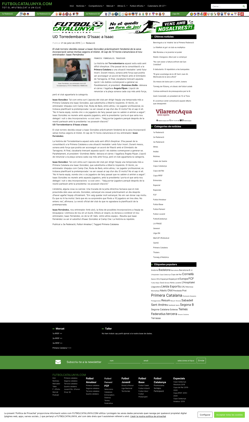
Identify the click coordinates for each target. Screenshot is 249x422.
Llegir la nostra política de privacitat (148, 416)
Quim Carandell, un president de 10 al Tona (171, 96)
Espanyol (164, 279)
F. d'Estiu (56, 389)
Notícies (80, 6)
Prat (184, 290)
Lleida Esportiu (171, 286)
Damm (153, 279)
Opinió (156, 243)
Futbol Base (158, 204)
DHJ (158, 279)
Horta (172, 282)
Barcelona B (184, 270)
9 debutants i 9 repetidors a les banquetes (171, 69)
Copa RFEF (157, 175)
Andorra (154, 270)
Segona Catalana (160, 309)
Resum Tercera (176, 301)
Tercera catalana (70, 384)
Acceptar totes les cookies (229, 414)
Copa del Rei (158, 171)
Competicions (95, 6)
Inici (72, 6)
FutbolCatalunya (160, 219)
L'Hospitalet (188, 282)
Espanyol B (174, 279)
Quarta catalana (70, 386)
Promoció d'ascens (189, 296)
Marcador (56, 384)
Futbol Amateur (84, 224)
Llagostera (156, 286)
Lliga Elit (156, 233)
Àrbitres (156, 156)
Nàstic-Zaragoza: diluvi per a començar (170, 57)
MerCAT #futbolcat (161, 238)
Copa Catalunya (160, 166)
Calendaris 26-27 (156, 6)
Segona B (187, 305)
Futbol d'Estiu (136, 6)
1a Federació (158, 132)
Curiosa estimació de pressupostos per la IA (171, 91)
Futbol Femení (159, 209)
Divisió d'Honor (128, 385)
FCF (155, 195)
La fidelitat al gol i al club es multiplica (169, 47)
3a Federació (69, 224)
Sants (177, 305)
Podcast (56, 395)
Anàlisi (155, 151)
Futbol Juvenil (159, 214)
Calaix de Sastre (160, 161)
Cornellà (188, 274)
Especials (157, 190)
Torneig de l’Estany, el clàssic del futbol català (172, 86)
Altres (155, 147)
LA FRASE (157, 223)
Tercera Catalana (183, 314)
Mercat (109, 6)
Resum (165, 300)
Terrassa (156, 318)
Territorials (126, 391)
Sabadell (187, 300)
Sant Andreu (159, 304)
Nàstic (163, 290)
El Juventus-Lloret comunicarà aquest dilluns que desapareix (172, 102)
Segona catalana (70, 381)
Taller (55, 386)
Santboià (171, 305)
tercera (171, 314)
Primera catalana (70, 378)
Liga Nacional (127, 388)
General (156, 228)
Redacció (90, 43)
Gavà (162, 283)
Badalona (165, 269)
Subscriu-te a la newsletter (84, 362)
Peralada (177, 290)
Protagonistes (156, 301)
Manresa (189, 287)
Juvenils (178, 283)
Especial (156, 185)
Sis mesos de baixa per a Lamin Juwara (170, 81)
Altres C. (121, 6)
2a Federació (158, 137)
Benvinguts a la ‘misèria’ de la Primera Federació (173, 42)
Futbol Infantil (144, 388)
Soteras (174, 309)
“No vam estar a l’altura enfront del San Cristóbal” (169, 63)
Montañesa (155, 291)
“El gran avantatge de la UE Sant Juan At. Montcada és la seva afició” (170, 75)
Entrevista (157, 180)
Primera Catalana (110, 224)
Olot (170, 290)
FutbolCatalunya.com (27, 3)
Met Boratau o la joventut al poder (167, 52)
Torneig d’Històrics (161, 257)
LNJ (183, 286)
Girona (166, 283)
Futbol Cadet (144, 385)
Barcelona (175, 270)
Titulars (156, 252)
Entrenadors (109, 395)
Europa (183, 278)
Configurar (205, 414)
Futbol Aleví (143, 391)
